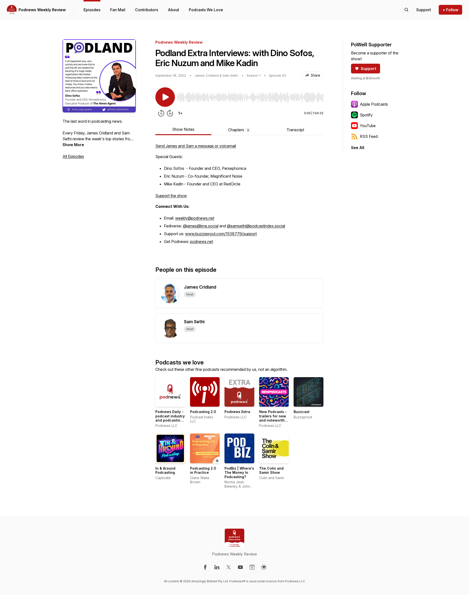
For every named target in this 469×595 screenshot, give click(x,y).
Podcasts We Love (206, 9)
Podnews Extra (237, 412)
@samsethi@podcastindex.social (256, 225)
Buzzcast (301, 412)
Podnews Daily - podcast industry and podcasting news (170, 418)
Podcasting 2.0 (203, 412)
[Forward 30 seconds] (170, 113)
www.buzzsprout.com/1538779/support (221, 233)
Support (368, 68)
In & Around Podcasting (165, 470)
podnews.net (201, 241)
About (173, 9)
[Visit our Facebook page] (205, 567)
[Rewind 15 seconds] (161, 113)
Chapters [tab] (238, 129)
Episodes (92, 9)
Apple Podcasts (374, 104)
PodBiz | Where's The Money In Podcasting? (239, 472)
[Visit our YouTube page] (240, 567)
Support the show (171, 195)
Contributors (146, 9)
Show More (73, 144)
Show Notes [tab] (183, 129)
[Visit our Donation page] (263, 567)
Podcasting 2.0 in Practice (203, 470)
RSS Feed (369, 136)
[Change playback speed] (180, 113)
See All (357, 147)
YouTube (368, 125)
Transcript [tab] (295, 129)
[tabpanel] (239, 196)
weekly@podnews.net (194, 218)
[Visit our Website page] (252, 567)
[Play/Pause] (165, 97)
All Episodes (73, 156)
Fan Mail (117, 9)
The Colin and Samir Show (271, 470)
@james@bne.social (200, 225)
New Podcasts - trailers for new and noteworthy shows (273, 418)
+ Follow (450, 9)
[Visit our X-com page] (228, 567)
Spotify (366, 114)
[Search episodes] (406, 10)
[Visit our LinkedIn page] (216, 567)
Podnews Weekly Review (42, 9)
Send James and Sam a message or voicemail (195, 145)
